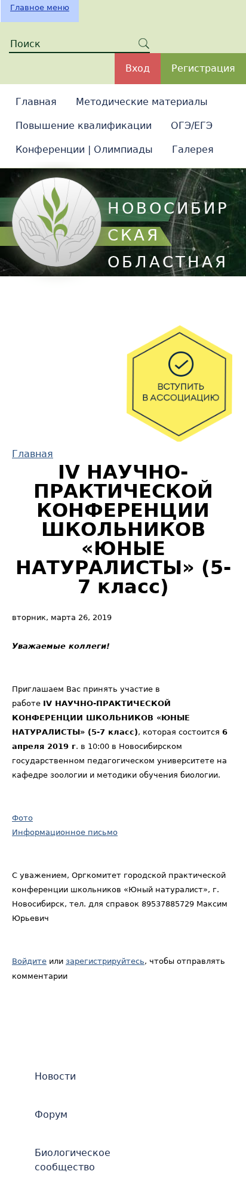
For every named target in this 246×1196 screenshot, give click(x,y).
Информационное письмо (65, 832)
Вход (137, 68)
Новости (55, 1076)
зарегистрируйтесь (105, 961)
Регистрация (203, 68)
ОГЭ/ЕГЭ (192, 125)
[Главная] (57, 222)
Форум (51, 1114)
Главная (36, 101)
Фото (22, 817)
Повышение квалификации (84, 125)
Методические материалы (142, 101)
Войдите (29, 961)
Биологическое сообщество (72, 1160)
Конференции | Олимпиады (84, 149)
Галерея (193, 149)
